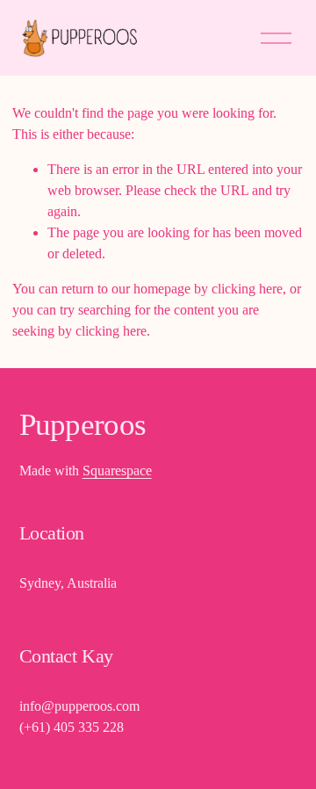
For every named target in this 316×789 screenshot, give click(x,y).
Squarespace (117, 470)
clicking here (247, 288)
